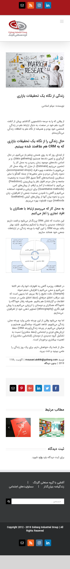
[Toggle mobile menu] (62, 21)
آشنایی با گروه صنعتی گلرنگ (48, 483)
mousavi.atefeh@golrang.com (41, 360)
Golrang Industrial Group (45, 527)
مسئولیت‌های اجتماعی (21, 487)
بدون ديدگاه (50, 363)
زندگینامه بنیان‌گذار (54, 487)
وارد (40, 457)
